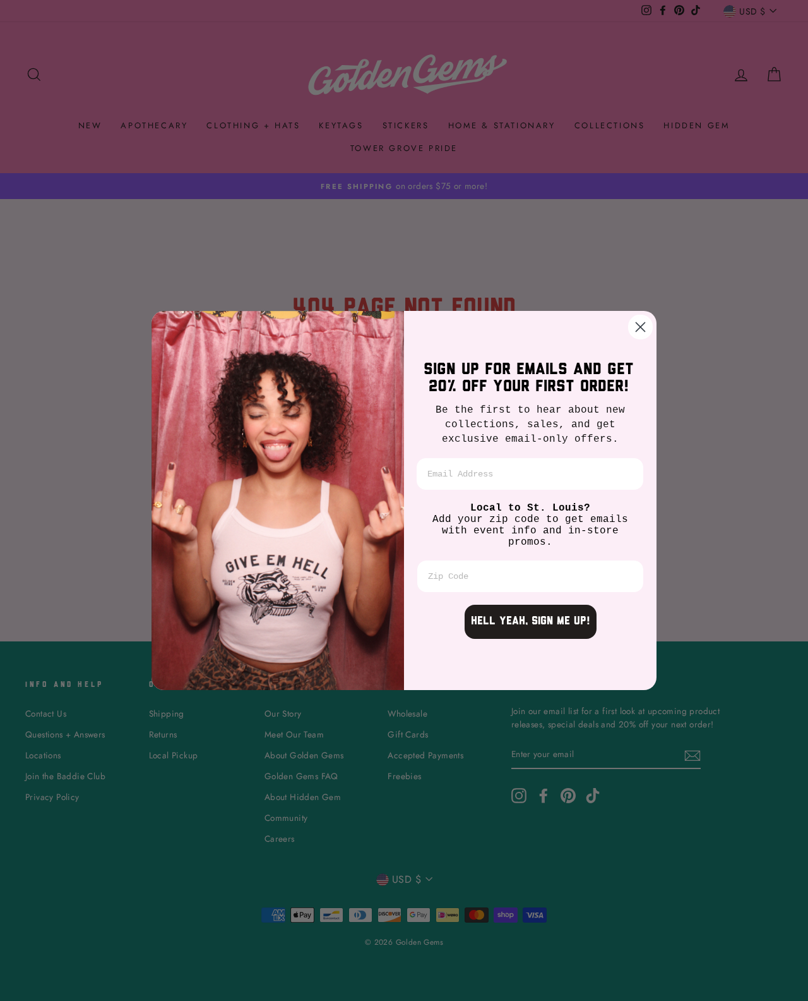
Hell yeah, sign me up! (530, 622)
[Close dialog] (640, 327)
